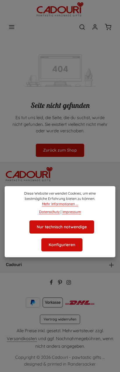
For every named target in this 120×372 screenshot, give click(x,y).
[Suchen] (82, 27)
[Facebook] (52, 283)
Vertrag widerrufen (60, 319)
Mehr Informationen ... (60, 204)
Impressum (71, 212)
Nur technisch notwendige (62, 226)
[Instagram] (68, 283)
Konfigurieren (62, 244)
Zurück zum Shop (60, 150)
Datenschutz (49, 212)
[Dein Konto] (95, 27)
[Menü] (11, 27)
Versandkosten (22, 338)
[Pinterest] (60, 283)
